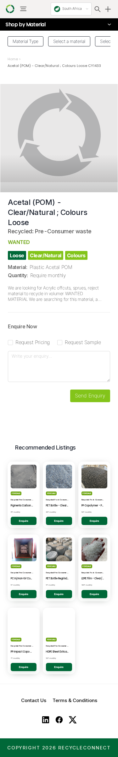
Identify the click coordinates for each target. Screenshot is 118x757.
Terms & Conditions (75, 700)
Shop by (26, 24)
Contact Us (33, 700)
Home (13, 59)
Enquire (23, 520)
